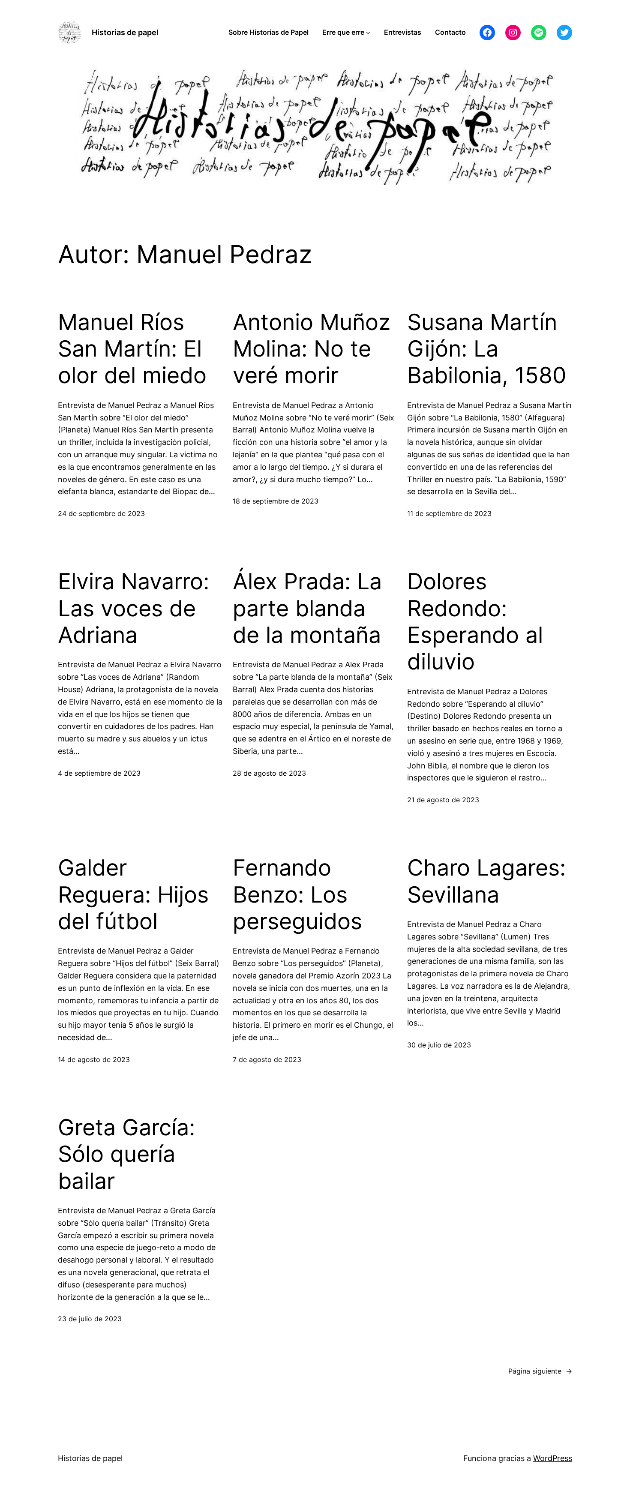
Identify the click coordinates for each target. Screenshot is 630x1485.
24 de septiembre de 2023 (101, 513)
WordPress (552, 1458)
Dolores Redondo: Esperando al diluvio (475, 621)
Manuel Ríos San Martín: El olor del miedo (132, 349)
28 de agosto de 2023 (269, 773)
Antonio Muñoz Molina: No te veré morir (311, 349)
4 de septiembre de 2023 (99, 773)
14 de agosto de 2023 (94, 1059)
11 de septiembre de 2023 (449, 513)
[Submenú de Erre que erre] (368, 32)
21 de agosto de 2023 (443, 799)
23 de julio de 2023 (90, 1318)
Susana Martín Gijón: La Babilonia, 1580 (487, 349)
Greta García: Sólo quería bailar (126, 1154)
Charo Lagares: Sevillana (486, 881)
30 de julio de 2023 (439, 1045)
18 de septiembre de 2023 (275, 501)
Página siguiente (540, 1371)
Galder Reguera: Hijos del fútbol (133, 895)
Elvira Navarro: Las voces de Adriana (133, 608)
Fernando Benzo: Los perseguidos (297, 895)
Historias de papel (125, 32)
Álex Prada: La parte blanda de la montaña (307, 608)
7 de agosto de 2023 (267, 1059)
